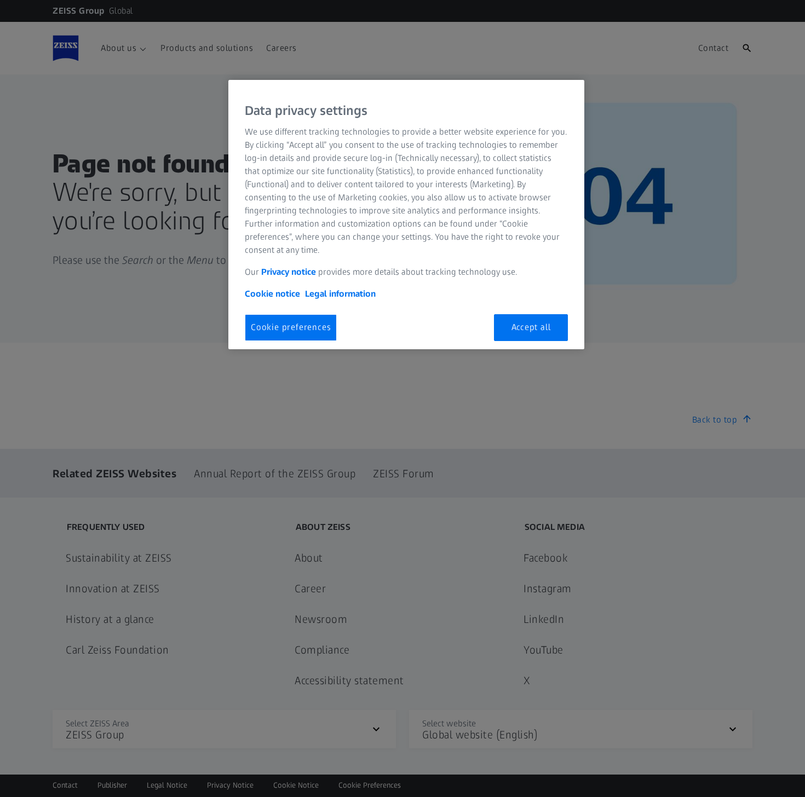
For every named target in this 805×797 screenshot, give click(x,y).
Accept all (531, 327)
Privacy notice (288, 272)
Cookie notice (272, 293)
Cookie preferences (291, 327)
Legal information (340, 293)
